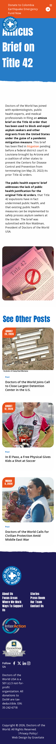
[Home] (10, 24)
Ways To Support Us (12, 608)
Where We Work (11, 602)
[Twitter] (19, 663)
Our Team (36, 602)
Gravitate (38, 737)
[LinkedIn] (24, 663)
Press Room (37, 598)
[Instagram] (28, 663)
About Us (7, 593)
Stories (34, 593)
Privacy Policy (28, 733)
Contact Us (37, 606)
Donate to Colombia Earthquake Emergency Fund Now (23, 9)
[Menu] (51, 5)
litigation (33, 146)
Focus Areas (9, 598)
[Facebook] (14, 663)
